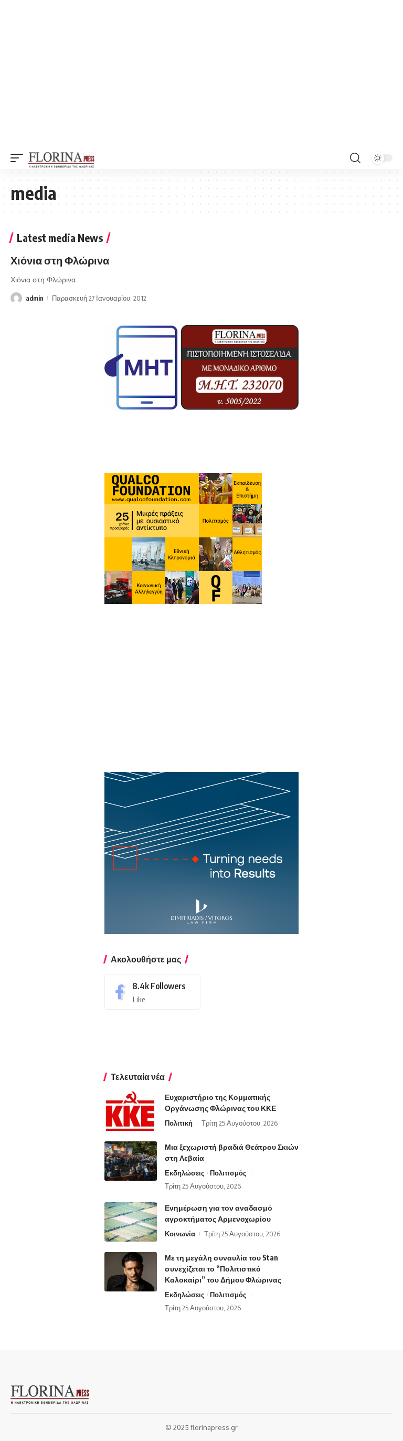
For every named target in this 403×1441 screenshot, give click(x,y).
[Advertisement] (201, 73)
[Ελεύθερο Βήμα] (61, 158)
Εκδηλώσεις (185, 1173)
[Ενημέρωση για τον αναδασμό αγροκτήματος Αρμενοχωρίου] (130, 1222)
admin (35, 298)
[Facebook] (152, 992)
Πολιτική (179, 1123)
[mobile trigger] (19, 158)
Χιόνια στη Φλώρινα (59, 260)
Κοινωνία (180, 1234)
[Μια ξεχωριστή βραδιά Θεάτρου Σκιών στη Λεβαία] (130, 1161)
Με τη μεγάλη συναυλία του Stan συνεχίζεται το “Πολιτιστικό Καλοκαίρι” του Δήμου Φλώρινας (223, 1268)
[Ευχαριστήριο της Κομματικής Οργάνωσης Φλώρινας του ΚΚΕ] (130, 1111)
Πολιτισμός (228, 1173)
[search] (355, 158)
